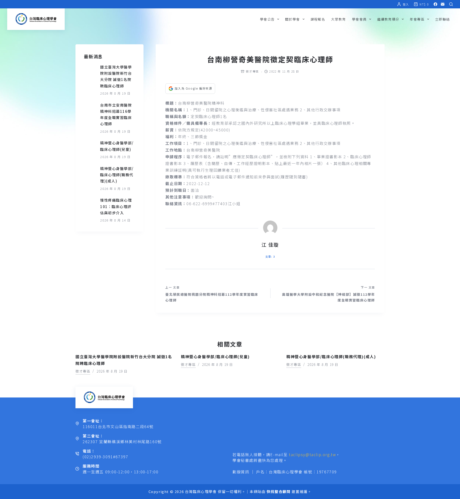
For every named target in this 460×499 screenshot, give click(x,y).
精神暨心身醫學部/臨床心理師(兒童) (215, 356)
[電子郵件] (442, 4)
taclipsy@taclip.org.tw (312, 454)
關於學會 (292, 19)
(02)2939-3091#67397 (105, 456)
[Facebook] (435, 4)
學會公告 (267, 19)
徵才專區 (252, 71)
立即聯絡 (442, 19)
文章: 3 (270, 256)
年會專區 (417, 19)
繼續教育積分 (388, 19)
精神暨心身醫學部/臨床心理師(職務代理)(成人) (117, 175)
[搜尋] (451, 4)
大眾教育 (338, 19)
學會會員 (359, 19)
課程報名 (317, 19)
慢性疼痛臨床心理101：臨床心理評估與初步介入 (116, 206)
